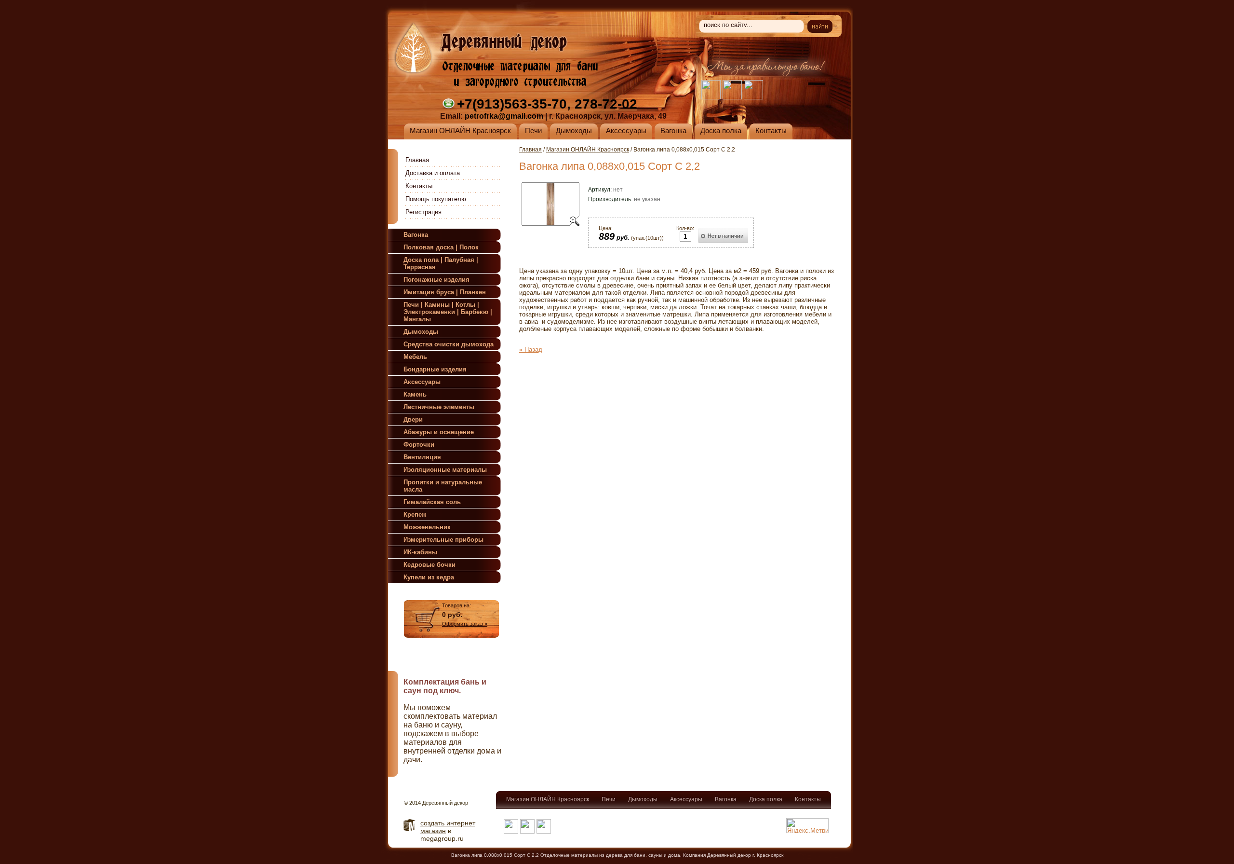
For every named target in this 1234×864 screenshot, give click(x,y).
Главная (417, 160)
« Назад (530, 349)
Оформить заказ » (464, 624)
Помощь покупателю (435, 199)
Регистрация (423, 212)
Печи (609, 799)
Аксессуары (686, 799)
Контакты (418, 186)
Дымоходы (642, 799)
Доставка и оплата (432, 173)
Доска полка (765, 799)
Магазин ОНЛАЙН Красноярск (587, 149)
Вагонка (726, 799)
